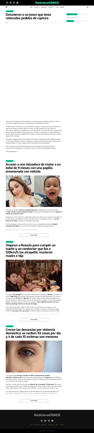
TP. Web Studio (51, 431)
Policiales (36, 7)
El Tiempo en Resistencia (72, 17)
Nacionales (44, 7)
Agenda (62, 7)
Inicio (31, 7)
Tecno (56, 7)
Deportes (51, 7)
